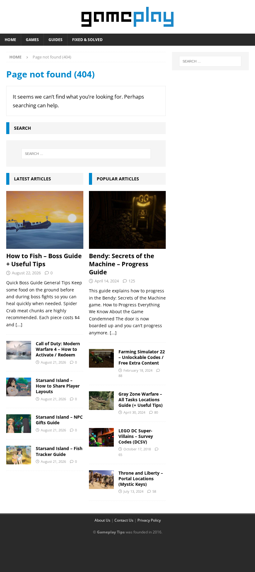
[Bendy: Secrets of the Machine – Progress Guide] (127, 220)
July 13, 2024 (133, 491)
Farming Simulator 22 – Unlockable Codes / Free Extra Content (141, 357)
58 (154, 491)
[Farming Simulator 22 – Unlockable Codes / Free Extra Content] (101, 358)
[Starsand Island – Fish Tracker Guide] (18, 455)
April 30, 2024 (134, 412)
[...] (19, 325)
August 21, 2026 (53, 362)
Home (10, 39)
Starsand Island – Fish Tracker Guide (59, 451)
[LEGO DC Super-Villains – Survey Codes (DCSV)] (101, 437)
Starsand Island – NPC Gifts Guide (59, 420)
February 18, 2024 (137, 370)
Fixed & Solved (87, 39)
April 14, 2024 (107, 281)
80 (156, 412)
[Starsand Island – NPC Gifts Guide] (18, 423)
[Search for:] (86, 153)
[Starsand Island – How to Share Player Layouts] (18, 387)
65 (120, 454)
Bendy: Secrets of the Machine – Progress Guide (121, 264)
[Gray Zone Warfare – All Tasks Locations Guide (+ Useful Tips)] (101, 400)
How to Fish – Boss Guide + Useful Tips (44, 260)
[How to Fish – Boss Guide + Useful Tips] (44, 220)
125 (131, 281)
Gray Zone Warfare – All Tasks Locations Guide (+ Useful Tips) (140, 399)
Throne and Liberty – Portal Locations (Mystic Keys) (140, 478)
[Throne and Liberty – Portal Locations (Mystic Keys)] (101, 479)
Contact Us (123, 520)
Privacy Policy (149, 520)
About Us (102, 520)
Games (32, 39)
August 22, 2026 (26, 273)
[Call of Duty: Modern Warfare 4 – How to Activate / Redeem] (18, 350)
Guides (56, 39)
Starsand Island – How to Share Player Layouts (58, 385)
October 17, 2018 (137, 449)
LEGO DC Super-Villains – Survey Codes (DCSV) (135, 436)
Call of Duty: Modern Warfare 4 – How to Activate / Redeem (58, 349)
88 (120, 375)
